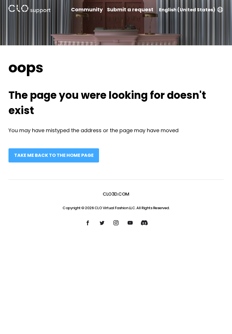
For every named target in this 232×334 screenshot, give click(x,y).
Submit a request (130, 9)
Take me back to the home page (54, 155)
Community (87, 9)
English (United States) (187, 10)
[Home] (29, 10)
